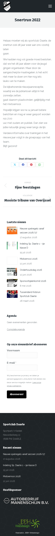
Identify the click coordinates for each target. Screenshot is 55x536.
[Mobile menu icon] (50, 6)
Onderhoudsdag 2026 (31, 270)
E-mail (11, 362)
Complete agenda (16, 329)
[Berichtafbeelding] (12, 230)
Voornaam (13, 350)
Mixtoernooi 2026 (28, 259)
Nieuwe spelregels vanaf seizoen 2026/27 (32, 230)
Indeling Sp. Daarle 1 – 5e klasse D (32, 245)
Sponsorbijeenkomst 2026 (33, 281)
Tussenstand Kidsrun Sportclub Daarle (30, 294)
